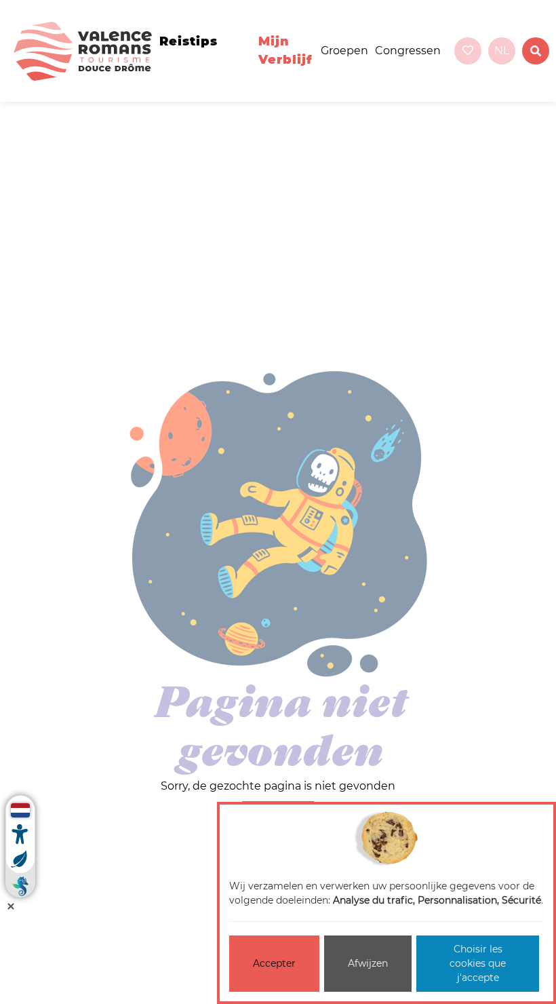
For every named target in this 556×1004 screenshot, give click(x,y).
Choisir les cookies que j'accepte (478, 963)
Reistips (188, 41)
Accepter (274, 963)
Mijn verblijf (285, 50)
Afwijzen (368, 963)
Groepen (344, 50)
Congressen (408, 50)
